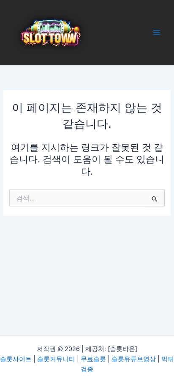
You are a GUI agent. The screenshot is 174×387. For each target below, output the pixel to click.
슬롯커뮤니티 (56, 359)
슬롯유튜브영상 (133, 359)
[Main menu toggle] (157, 32)
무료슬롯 (93, 359)
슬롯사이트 (16, 359)
